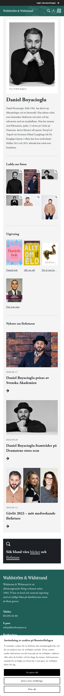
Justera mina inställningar (32, 680)
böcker (35, 552)
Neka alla (32, 689)
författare (13, 557)
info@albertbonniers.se (14, 627)
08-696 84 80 (10, 616)
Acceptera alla (32, 672)
